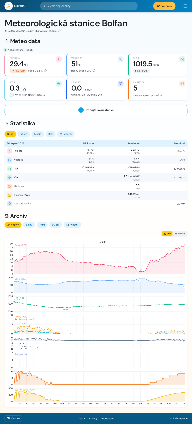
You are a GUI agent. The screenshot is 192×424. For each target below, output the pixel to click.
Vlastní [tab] (68, 134)
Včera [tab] (23, 134)
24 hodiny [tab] (13, 224)
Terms (82, 418)
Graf (169, 233)
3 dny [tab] (29, 224)
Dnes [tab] (10, 134)
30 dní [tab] (55, 224)
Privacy (93, 418)
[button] (183, 6)
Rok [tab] (50, 134)
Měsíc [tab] (37, 134)
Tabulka (181, 233)
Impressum (107, 418)
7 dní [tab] (42, 224)
